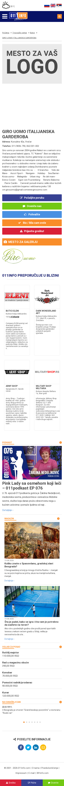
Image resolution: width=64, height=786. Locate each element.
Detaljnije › (7, 510)
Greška (12, 783)
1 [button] (24, 722)
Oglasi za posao (11, 647)
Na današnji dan (11, 702)
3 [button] (29, 722)
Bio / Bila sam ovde (34, 222)
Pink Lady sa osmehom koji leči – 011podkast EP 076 (31, 486)
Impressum (21, 773)
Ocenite (54, 783)
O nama (35, 768)
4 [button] (32, 722)
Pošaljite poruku (34, 197)
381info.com (42, 773)
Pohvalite (34, 214)
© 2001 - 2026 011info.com (17, 768)
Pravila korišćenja (49, 768)
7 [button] (40, 722)
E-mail (32, 773)
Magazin (9, 518)
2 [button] (26, 722)
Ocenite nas (34, 206)
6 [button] (37, 722)
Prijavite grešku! (34, 231)
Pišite (33, 783)
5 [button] (34, 722)
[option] (32, 709)
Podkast (7, 442)
